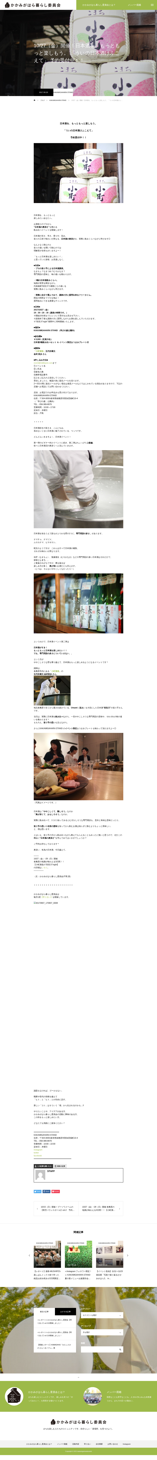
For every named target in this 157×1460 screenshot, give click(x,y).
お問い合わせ (113, 1444)
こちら (44, 867)
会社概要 (99, 1444)
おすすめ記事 (65, 1312)
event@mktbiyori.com (43, 363)
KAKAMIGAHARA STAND (63, 92)
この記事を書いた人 (44, 1166)
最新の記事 (61, 1166)
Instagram (38, 1150)
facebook (38, 1156)
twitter (36, 1153)
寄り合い (87, 1444)
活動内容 (75, 1444)
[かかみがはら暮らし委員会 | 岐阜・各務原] (32, 5)
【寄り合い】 (46, 897)
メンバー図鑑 (62, 1444)
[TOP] (78, 1377)
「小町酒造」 (40, 351)
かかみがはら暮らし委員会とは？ (39, 1444)
